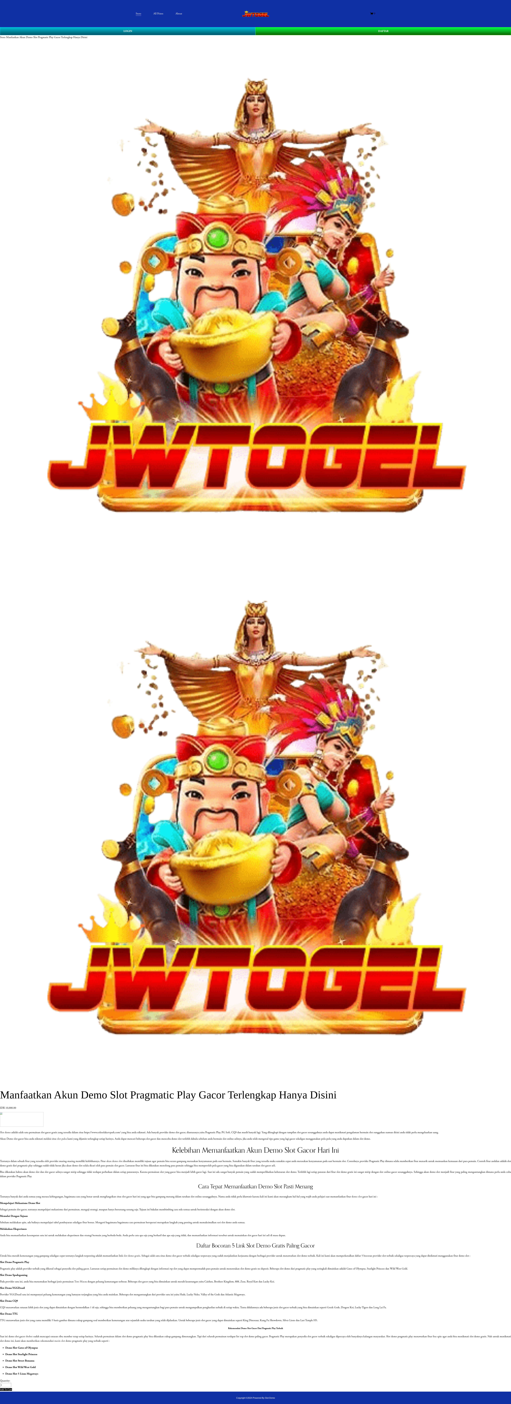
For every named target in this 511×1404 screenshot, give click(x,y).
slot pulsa (62, 1139)
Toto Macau (80, 1281)
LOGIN (127, 31)
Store (2, 37)
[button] (6, 1389)
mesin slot (59, 1341)
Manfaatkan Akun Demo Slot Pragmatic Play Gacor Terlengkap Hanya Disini (46, 37)
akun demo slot (114, 1161)
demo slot (357, 1196)
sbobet (29, 1336)
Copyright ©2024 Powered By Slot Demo (255, 1398)
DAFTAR (383, 31)
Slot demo (5, 1132)
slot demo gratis (132, 1255)
